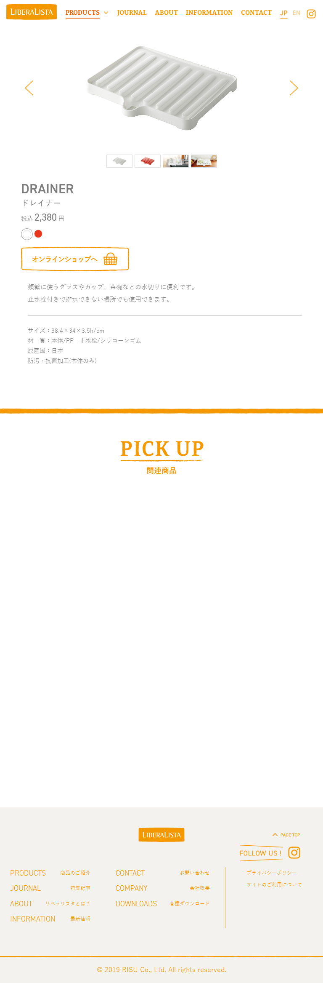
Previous (29, 88)
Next (294, 88)
